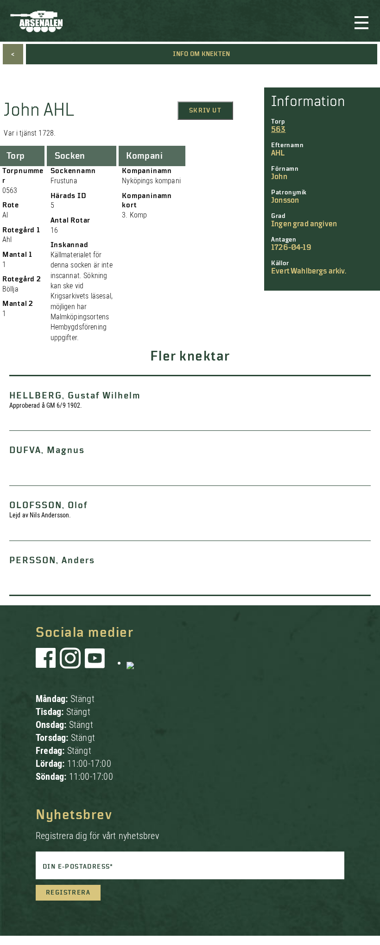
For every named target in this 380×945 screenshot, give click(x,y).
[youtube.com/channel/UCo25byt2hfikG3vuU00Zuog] (95, 662)
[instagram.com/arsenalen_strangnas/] (70, 662)
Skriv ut (205, 110)
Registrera (68, 892)
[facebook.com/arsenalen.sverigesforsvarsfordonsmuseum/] (47, 662)
